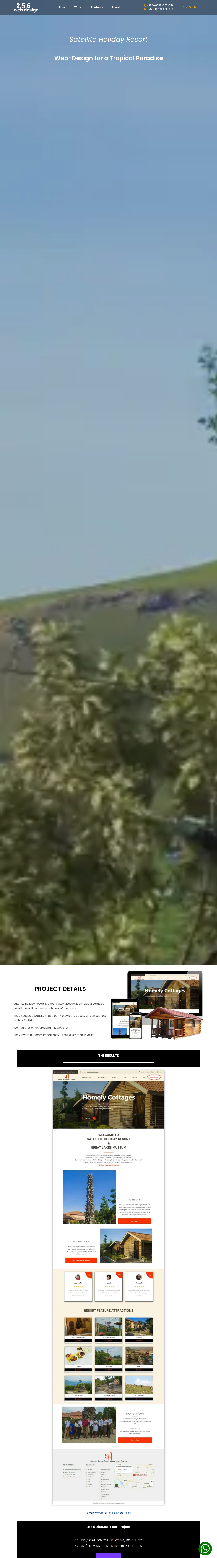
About (116, 7)
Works (78, 7)
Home (62, 7)
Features (97, 7)
